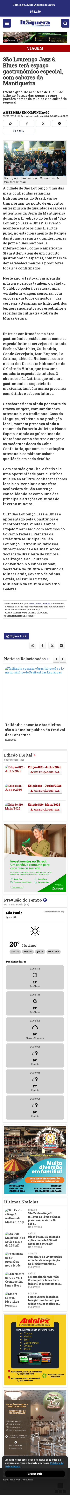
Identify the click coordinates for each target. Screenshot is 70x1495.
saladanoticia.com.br (39, 603)
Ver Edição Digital (46, 772)
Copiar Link (18, 636)
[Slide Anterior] (56, 659)
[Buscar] (65, 23)
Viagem (35, 48)
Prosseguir (35, 1473)
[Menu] (7, 23)
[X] (43, 123)
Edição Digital (20, 756)
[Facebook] (26, 123)
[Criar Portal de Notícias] (60, 1488)
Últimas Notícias (21, 1202)
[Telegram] (59, 123)
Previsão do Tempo (23, 901)
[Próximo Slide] (63, 659)
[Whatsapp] (10, 123)
